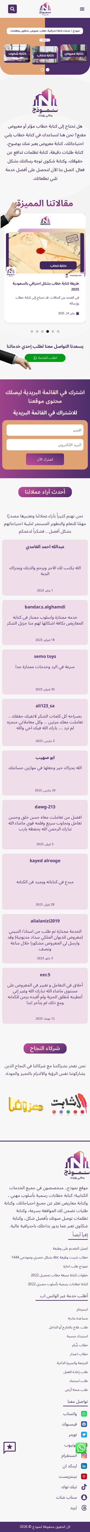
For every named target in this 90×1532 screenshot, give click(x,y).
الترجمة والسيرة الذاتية (72, 1363)
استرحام (82, 1309)
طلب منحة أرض (76, 1389)
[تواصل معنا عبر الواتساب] (81, 1453)
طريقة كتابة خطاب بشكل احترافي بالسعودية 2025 (46, 286)
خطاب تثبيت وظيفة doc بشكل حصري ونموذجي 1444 (49, 1257)
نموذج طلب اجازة (75, 1266)
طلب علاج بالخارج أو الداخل (68, 1327)
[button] (82, 9)
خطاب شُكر (80, 1345)
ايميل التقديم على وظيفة (70, 1248)
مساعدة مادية (78, 1318)
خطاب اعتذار (79, 1354)
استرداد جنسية (77, 1336)
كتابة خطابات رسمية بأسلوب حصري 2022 (58, 1284)
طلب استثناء (79, 1381)
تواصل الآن (44, 40)
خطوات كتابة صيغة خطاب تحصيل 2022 (59, 1275)
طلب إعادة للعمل (75, 1372)
